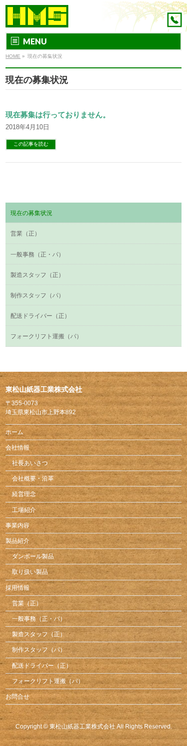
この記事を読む (30, 144)
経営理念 (24, 494)
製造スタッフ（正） (37, 274)
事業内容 (17, 525)
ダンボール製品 (33, 556)
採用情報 (17, 587)
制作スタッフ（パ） (37, 295)
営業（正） (25, 233)
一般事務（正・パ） (37, 254)
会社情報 (17, 447)
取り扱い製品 (30, 571)
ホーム (14, 432)
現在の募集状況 (31, 213)
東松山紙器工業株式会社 (82, 726)
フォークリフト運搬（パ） (46, 336)
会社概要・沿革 (33, 478)
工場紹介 (24, 509)
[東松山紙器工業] (36, 16)
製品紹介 (17, 540)
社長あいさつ (30, 463)
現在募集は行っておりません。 (57, 115)
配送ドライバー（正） (40, 315)
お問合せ (17, 696)
